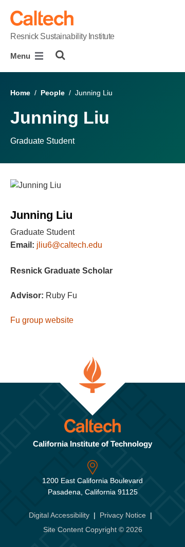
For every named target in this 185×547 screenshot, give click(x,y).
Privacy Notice (123, 515)
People (53, 93)
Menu (21, 56)
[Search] (60, 55)
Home (20, 93)
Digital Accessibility (59, 515)
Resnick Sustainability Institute (62, 36)
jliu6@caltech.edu (69, 245)
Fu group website (41, 320)
